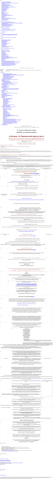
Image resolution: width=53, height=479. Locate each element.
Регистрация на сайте (4, 96)
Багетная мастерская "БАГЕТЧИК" (6, 51)
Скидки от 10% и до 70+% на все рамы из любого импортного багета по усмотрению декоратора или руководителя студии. (26, 199)
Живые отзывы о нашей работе (21, 303)
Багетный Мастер (4, 90)
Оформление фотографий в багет (7, 101)
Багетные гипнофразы (4, 124)
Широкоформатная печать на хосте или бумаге (7, 5)
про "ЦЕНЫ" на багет (4, 8)
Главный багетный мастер (5, 54)
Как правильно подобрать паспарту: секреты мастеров (8, 64)
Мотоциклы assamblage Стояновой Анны (7, 24)
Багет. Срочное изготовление (5, 7)
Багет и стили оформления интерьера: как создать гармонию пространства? (11, 61)
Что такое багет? (4, 53)
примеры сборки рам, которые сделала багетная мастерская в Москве (23, 181)
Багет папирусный (5, 103)
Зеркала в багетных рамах (5, 6)
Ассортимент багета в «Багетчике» (4, 27)
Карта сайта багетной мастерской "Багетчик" (7, 15)
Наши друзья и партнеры (5, 460)
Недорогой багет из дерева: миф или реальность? (8, 62)
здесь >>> (33, 296)
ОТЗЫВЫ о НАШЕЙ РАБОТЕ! (6, 4)
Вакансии (3, 92)
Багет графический (4, 43)
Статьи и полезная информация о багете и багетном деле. (9, 18)
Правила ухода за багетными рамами (6, 65)
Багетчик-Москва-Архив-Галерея (6, 40)
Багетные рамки (4, 52)
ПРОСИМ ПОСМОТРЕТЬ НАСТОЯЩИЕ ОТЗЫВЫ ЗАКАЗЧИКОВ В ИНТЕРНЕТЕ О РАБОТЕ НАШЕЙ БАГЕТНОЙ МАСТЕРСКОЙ (26, 284)
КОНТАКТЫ (3, 3)
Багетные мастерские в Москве (5, 50)
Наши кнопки (3, 16)
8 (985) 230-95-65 (2, 72)
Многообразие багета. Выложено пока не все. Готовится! (9, 29)
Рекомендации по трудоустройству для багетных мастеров (9, 37)
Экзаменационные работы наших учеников (7, 46)
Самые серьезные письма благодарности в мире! (26, 231)
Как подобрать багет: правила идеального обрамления (8, 63)
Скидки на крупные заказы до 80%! (26, 198)
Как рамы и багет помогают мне (6, 49)
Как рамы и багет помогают (5, 56)
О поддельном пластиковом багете (6, 14)
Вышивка (3, 59)
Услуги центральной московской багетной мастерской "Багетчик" (10, 79)
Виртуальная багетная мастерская (31, 303)
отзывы (6, 449)
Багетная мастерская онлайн (5, 87)
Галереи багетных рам (4, 10)
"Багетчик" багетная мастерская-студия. (7, 73)
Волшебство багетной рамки (5, 58)
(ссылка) (34, 235)
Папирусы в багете (4, 42)
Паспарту (3, 11)
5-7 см (32, 173)
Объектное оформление (6, 99)
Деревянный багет (4, 94)
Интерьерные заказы (4, 41)
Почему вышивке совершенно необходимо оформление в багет (9, 57)
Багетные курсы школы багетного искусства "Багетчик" (7, 30)
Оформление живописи (5, 44)
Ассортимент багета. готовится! (6, 28)
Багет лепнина (3, 60)
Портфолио (3, 17)
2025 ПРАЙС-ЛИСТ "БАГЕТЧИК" (6, 2)
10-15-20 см (36, 173)
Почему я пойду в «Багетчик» (7, 113)
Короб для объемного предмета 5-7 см (6, 26)
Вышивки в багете (4, 9)
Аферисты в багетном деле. (5, 91)
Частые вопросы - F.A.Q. (5, 19)
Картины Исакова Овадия (5, 23)
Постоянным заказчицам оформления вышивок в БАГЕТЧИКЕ (9, 34)
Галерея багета (3, 45)
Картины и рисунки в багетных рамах (6, 39)
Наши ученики (3, 31)
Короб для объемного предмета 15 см (6, 25)
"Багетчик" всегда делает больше (6, 157)
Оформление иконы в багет (6, 105)
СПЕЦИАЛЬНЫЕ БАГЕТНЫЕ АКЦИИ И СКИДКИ (8, 22)
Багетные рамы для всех (5, 13)
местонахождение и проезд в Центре (8, 450)
